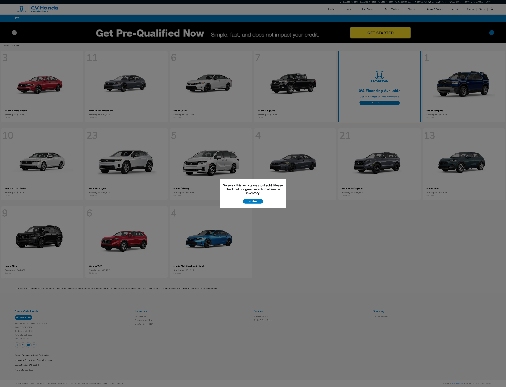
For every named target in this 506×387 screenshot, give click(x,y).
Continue (253, 201)
